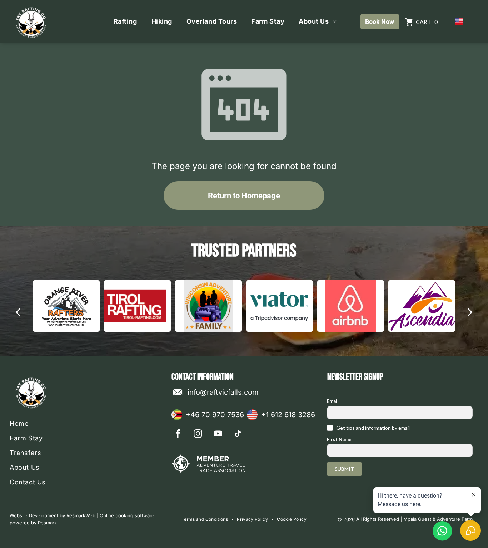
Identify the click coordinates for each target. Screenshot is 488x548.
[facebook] (177, 434)
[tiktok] (237, 434)
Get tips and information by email (373, 428)
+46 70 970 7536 (215, 414)
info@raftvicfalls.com (223, 392)
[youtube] (217, 434)
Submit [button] (344, 469)
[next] (470, 311)
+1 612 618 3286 (288, 414)
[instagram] (197, 434)
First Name (339, 439)
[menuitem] (125, 21)
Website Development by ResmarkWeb (52, 515)
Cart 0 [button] (427, 21)
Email (333, 401)
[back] (18, 311)
